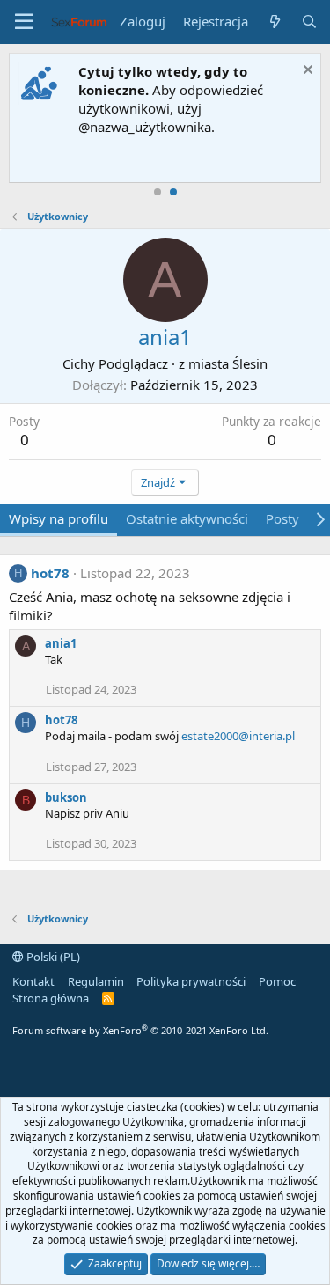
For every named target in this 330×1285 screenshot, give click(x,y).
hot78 (50, 573)
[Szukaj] (309, 21)
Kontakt (33, 981)
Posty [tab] (282, 518)
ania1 (61, 643)
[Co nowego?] (274, 21)
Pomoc (277, 981)
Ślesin (250, 363)
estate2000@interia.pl (238, 736)
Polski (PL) (52, 957)
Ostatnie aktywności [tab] (187, 518)
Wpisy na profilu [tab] (58, 518)
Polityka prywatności (191, 981)
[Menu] (24, 22)
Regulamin (96, 981)
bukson (66, 797)
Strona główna (50, 998)
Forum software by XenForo (140, 1030)
